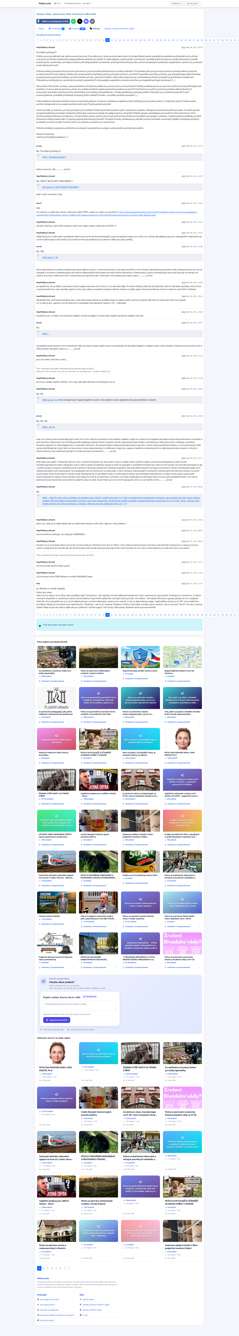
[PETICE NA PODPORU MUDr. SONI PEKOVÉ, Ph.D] (182, 747)
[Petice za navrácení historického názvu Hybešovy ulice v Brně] (182, 910)
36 (173, 40)
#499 (184, 573)
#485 (184, 312)
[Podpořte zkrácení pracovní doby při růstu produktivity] (56, 951)
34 (165, 40)
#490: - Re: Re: (48, 427)
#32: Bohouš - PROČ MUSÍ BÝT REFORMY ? (60, 187)
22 (116, 40)
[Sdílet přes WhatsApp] (73, 21)
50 (231, 40)
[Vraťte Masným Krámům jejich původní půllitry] (98, 829)
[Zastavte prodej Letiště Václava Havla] (140, 663)
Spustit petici (192, 3)
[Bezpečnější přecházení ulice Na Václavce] (182, 665)
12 (75, 40)
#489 (184, 378)
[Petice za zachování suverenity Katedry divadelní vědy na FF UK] (182, 951)
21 (112, 40)
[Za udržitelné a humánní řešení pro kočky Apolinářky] (56, 665)
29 (145, 40)
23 (120, 40)
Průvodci (42, 1294)
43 (202, 40)
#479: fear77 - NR (50, 257)
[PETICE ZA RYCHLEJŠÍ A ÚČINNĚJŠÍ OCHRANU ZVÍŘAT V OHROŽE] (98, 747)
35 (169, 40)
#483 (184, 282)
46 (214, 40)
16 (91, 40)
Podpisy (78, 28)
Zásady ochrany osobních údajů (119, 28)
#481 (184, 233)
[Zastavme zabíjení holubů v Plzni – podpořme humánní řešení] (140, 829)
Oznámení (57, 28)
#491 (184, 416)
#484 (184, 296)
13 (79, 40)
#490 (184, 389)
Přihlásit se (176, 3)
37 (177, 40)
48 (223, 40)
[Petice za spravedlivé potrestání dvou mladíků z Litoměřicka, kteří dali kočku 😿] (98, 706)
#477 (184, 146)
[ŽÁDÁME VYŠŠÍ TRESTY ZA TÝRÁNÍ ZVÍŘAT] (56, 788)
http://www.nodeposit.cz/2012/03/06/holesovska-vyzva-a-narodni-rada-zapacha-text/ (116, 215)
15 (87, 40)
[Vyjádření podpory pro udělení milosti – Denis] (98, 788)
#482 (184, 246)
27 (136, 40)
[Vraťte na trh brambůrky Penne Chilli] (140, 868)
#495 (184, 530)
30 (149, 40)
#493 (184, 487)
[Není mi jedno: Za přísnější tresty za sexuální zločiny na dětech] (140, 747)
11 (71, 40)
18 (99, 40)
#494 (184, 520)
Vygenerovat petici (58, 1020)
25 (128, 40)
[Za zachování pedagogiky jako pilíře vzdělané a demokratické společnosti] (56, 706)
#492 (184, 458)
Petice (41, 28)
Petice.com (45, 3)
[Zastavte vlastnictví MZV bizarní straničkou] (56, 747)
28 (140, 40)
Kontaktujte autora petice (48, 34)
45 (210, 40)
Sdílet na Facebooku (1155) (55, 21)
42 (198, 40)
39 (186, 40)
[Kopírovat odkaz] (92, 21)
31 (153, 40)
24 (124, 40)
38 (181, 40)
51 (235, 40)
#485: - (45, 333)
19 (103, 40)
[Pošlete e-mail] (86, 21)
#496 (184, 541)
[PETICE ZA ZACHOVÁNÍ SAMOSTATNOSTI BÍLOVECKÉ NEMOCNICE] (98, 951)
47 (218, 40)
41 (194, 40)
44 (206, 40)
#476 (184, 47)
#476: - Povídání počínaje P (54, 157)
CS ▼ (59, 3)
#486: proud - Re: (50, 399)
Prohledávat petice (72, 3)
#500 (184, 583)
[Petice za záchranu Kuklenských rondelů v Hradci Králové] (98, 665)
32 (157, 40)
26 (132, 40)
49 (227, 40)
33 (161, 40)
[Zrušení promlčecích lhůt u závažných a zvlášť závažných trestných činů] (182, 829)
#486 (184, 322)
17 (95, 40)
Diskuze (96, 28)
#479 (184, 203)
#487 (184, 355)
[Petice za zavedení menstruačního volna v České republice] (140, 910)
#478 (184, 176)
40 (190, 40)
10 (66, 40)
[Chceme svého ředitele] (56, 909)
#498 (184, 562)
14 (83, 40)
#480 (184, 222)
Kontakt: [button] (86, 3)
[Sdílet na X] (79, 21)
